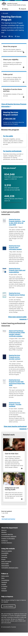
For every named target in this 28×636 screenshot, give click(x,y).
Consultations (5, 580)
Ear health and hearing (8, 519)
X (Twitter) (4, 586)
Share (18, 36)
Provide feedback (8, 606)
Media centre (5, 576)
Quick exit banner (6, 561)
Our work (5, 13)
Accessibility (4, 553)
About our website (6, 551)
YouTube (3, 588)
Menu (6, 9)
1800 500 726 (10, 119)
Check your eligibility (10, 59)
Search (23, 9)
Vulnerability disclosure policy (9, 567)
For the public (8, 136)
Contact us (4, 540)
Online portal (8, 74)
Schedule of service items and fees (12, 90)
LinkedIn (3, 584)
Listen (5, 36)
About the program (10, 46)
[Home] (14, 4)
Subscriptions (5, 565)
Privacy (3, 559)
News (2, 578)
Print (11, 36)
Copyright (4, 555)
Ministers (3, 532)
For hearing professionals (12, 151)
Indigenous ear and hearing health (12, 488)
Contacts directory (6, 542)
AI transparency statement (8, 536)
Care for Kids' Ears (11, 454)
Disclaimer (4, 557)
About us (3, 530)
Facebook (4, 582)
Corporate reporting (7, 534)
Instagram (4, 590)
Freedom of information (8, 538)
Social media (5, 563)
